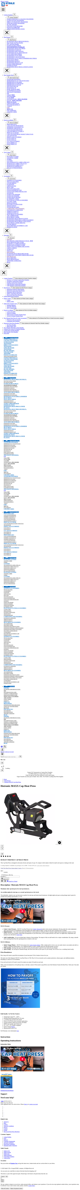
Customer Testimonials (9, 1141)
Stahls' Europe (7, 1152)
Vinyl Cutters (7, 152)
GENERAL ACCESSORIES (14, 180)
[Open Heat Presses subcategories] (11, 36)
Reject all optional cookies (16, 1188)
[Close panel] (2, 770)
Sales (2, 1101)
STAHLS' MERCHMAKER (14, 64)
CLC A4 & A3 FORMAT (13, 141)
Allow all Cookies (5, 1188)
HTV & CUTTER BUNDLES (14, 168)
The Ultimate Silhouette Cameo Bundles (14, 327)
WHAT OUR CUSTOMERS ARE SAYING (18, 246)
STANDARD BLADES (13, 207)
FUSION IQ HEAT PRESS (14, 45)
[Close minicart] (2, 763)
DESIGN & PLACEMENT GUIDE (16, 245)
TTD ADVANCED (12, 135)
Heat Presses (7, 37)
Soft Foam (11, 96)
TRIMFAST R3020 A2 (13, 211)
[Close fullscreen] (2, 854)
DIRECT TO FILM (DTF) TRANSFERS (17, 22)
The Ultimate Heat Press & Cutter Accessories (15, 318)
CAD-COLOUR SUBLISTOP (14, 130)
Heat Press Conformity (9, 1144)
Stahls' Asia (6, 1153)
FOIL (8, 107)
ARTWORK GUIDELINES (14, 260)
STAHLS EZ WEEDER (13, 196)
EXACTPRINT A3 (12, 144)
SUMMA (9, 159)
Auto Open (19, 934)
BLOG (8, 262)
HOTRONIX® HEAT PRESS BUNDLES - (18, 41)
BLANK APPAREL (12, 24)
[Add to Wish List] (2, 881)
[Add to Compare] (5, 881)
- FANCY (9, 106)
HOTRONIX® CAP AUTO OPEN (16, 57)
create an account (33, 1104)
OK (6, 1176)
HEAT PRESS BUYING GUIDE (15, 242)
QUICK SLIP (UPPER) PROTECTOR (17, 191)
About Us (6, 1121)
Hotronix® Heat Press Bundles (11, 323)
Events (5, 1130)
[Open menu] (3, 9)
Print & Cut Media (8, 120)
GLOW (10, 97)
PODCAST (10, 250)
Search (2, 756)
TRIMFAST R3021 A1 (13, 213)
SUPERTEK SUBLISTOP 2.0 (14, 128)
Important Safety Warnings (10, 1145)
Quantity (3, 876)
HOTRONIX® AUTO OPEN (14, 55)
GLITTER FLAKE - (17, 99)
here (18, 1031)
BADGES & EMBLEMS (13, 27)
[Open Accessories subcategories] (11, 175)
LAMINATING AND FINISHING (16, 208)
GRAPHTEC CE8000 (12, 158)
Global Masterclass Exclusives (11, 296)
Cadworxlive (7, 1158)
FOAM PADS (10, 184)
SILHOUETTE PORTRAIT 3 (14, 166)
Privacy (6, 1127)
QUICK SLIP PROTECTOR (14, 190)
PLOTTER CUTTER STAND (14, 204)
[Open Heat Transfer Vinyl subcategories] (15, 74)
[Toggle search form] (5, 746)
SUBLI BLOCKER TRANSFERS (15, 23)
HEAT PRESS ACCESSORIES (15, 214)
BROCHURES (11, 252)
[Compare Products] (2, 747)
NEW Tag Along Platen (13, 181)
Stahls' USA (7, 1151)
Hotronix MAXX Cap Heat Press (12, 782)
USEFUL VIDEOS (12, 248)
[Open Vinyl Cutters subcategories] (12, 152)
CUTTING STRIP (11, 201)
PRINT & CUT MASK (13, 132)
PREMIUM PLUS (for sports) (14, 82)
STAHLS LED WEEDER (13, 194)
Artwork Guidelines (9, 1142)
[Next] (2, 848)
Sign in (26, 1104)
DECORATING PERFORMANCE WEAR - (20, 241)
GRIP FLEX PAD (11, 186)
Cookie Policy (31, 1185)
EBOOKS (9, 239)
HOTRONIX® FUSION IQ (14, 50)
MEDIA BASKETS (12, 203)
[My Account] (2, 749)
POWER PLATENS (12, 65)
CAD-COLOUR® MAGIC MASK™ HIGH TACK (20, 134)
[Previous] (2, 846)
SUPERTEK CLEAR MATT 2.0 (15, 127)
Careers (6, 1129)
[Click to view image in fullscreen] (56, 844)
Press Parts (6, 333)
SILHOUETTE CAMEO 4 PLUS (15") (17, 163)
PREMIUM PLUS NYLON (14, 85)
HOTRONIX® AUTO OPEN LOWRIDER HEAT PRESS (22, 58)
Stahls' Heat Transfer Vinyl (10, 303)
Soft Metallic (12, 102)
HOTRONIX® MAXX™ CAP (15, 62)
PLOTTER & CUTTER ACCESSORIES (17, 200)
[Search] (20, 756)
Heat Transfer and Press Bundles (15, 42)
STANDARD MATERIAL (14, 79)
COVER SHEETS (11, 183)
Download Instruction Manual (7, 1090)
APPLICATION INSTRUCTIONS (16, 29)
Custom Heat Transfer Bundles (11, 330)
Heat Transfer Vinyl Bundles (11, 332)
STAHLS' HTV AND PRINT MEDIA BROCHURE (20, 255)
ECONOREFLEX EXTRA (14, 90)
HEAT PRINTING (11, 258)
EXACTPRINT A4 (12, 142)
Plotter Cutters (7, 298)
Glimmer (11, 95)
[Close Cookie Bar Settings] (1, 1178)
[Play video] (59, 843)
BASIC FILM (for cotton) (13, 89)
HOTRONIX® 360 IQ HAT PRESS (16, 48)
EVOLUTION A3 (11, 140)
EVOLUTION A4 (11, 138)
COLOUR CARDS (12, 112)
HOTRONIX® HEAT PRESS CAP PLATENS (19, 221)
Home (5, 779)
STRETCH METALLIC (13, 103)
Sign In (2, 751)
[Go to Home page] (8, 6)
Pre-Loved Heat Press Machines (12, 1131)
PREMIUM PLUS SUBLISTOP (15, 83)
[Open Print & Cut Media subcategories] (14, 119)
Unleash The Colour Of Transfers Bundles (14, 329)
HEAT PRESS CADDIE (13, 217)
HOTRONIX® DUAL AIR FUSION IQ (17, 52)
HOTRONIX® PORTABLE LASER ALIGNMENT (20, 220)
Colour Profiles (7, 1137)
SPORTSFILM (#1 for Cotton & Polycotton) (18, 80)
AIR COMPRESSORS (13, 215)
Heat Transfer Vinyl (9, 75)
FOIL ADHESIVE (11, 110)
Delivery (6, 1140)
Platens (13, 1026)
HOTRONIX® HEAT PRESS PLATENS (17, 218)
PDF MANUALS (11, 256)
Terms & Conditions (9, 1126)
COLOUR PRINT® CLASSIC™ (15, 131)
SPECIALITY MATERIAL (14, 92)
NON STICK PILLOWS (13, 188)
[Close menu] (7, 32)
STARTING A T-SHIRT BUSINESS (16, 243)
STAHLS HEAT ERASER (13, 197)
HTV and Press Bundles (13, 44)
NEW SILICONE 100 (12, 86)
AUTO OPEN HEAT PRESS (14, 54)
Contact (6, 1124)
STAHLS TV (10, 249)
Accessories (7, 176)
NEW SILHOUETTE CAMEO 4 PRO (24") (18, 162)
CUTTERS (10, 160)
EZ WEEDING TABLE (13, 198)
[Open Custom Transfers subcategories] (14, 14)
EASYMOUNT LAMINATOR (15, 210)
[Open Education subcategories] (10, 235)
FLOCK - (14, 100)
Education (6, 235)
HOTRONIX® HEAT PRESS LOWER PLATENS (20, 67)
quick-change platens (35, 945)
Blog (5, 1123)
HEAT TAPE (10, 187)
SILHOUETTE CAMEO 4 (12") (15, 165)
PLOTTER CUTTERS (13, 156)
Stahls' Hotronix (8, 1155)
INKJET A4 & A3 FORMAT (14, 137)
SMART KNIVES (11, 205)
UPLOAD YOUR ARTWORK (15, 26)
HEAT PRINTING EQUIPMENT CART (17, 225)
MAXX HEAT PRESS (12, 59)
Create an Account (9, 751)
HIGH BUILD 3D (11, 87)
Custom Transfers (8, 15)
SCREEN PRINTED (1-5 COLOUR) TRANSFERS (20, 19)
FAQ (5, 1138)
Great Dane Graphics (9, 1156)
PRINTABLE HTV (12, 124)
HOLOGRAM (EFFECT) (13, 104)
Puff (8, 93)
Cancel (2, 1176)
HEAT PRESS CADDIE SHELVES (16, 223)
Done (2, 1179)
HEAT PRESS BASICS (13, 259)
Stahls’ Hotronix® (37, 929)
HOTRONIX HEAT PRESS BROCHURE (18, 253)
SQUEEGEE (10, 193)
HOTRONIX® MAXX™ (13, 61)
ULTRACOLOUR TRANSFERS (15, 20)
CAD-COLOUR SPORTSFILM (15, 125)
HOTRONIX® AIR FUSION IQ (15, 51)
